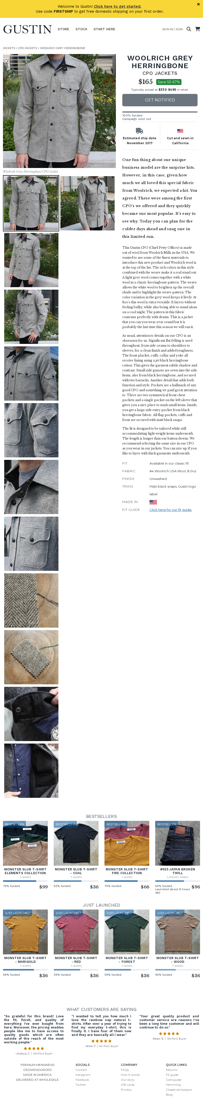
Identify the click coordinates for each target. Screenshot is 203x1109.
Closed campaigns (179, 1089)
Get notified (160, 100)
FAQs (125, 1070)
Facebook (82, 1079)
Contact (81, 1070)
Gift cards (127, 1084)
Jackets (9, 48)
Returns (171, 1070)
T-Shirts (25, 877)
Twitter (81, 1084)
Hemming (173, 1084)
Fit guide (172, 1075)
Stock (81, 29)
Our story (128, 1079)
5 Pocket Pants (177, 877)
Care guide (173, 1079)
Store (63, 29)
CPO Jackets (27, 48)
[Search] (189, 29)
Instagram (83, 1075)
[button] (60, 111)
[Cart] (197, 29)
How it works (130, 1075)
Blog (169, 1094)
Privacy (126, 1089)
